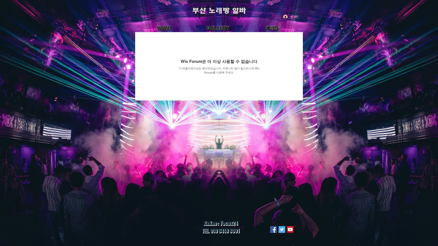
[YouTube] (290, 229)
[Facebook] (273, 229)
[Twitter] (282, 229)
